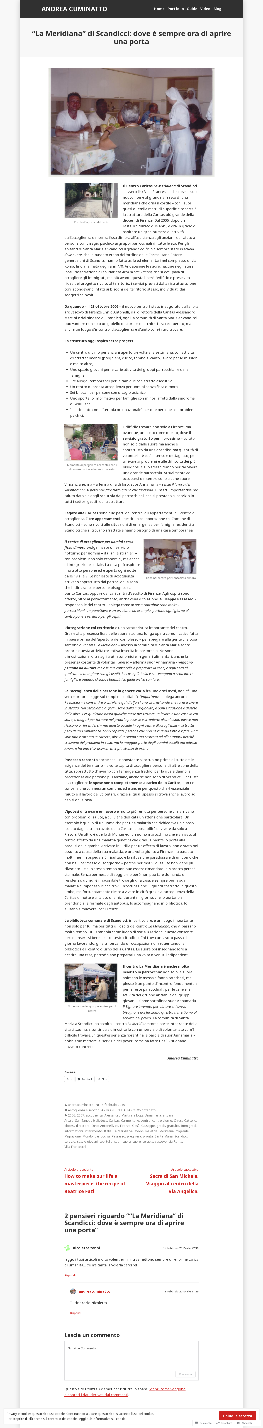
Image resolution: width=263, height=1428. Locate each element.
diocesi (69, 1125)
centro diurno (162, 1120)
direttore (82, 1125)
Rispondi (70, 1275)
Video (205, 8)
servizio (69, 1141)
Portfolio (175, 8)
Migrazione (72, 1136)
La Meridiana (122, 1131)
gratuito (173, 1125)
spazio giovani (87, 1141)
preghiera (134, 1136)
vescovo (161, 1141)
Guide (192, 8)
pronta (148, 1136)
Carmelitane (130, 1120)
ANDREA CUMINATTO (74, 9)
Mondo (87, 1136)
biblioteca (100, 1120)
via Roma (175, 1141)
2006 (71, 1115)
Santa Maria (164, 1136)
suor (117, 1141)
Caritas (114, 1120)
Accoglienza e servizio (83, 1110)
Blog (217, 8)
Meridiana (166, 1131)
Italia (107, 1131)
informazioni (73, 1131)
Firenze (125, 1125)
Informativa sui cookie (109, 1419)
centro (145, 1120)
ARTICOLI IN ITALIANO (118, 1110)
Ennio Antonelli (102, 1125)
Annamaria (153, 1115)
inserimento (93, 1131)
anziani (168, 1115)
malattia (151, 1131)
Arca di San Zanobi (77, 1120)
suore (137, 1141)
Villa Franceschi (75, 1146)
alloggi (138, 1115)
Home (159, 8)
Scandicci (180, 1136)
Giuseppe (148, 1125)
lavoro (138, 1131)
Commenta (185, 1374)
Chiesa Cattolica (186, 1120)
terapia (148, 1141)
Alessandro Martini (118, 1115)
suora (127, 1141)
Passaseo (118, 1136)
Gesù (136, 1125)
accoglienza (94, 1115)
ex (116, 1125)
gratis (161, 1125)
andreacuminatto (80, 1105)
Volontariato (146, 1110)
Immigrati (188, 1125)
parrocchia (102, 1136)
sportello (106, 1141)
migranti (182, 1131)
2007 (80, 1115)
